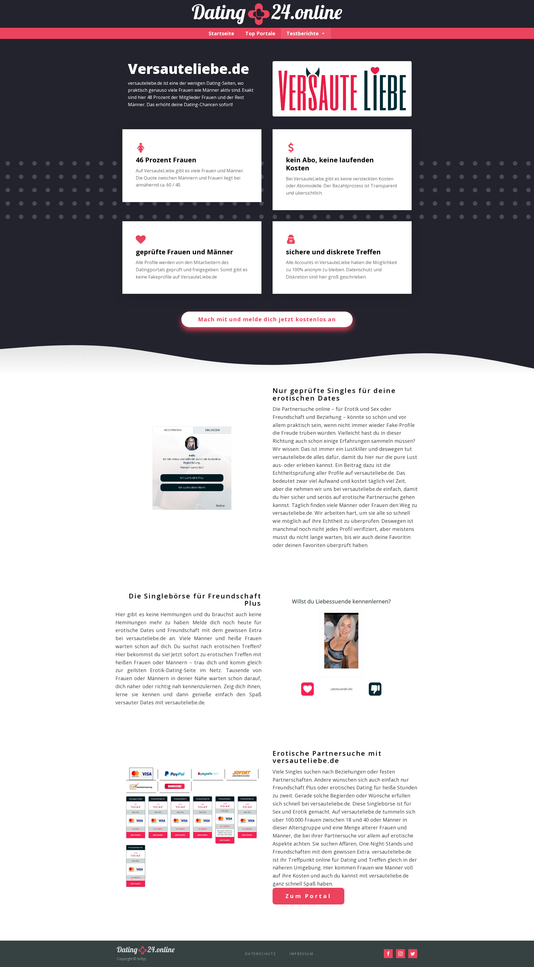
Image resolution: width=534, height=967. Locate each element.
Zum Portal (308, 896)
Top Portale (260, 33)
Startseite (221, 33)
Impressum (301, 953)
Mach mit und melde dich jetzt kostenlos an (267, 319)
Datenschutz (260, 953)
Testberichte (302, 33)
